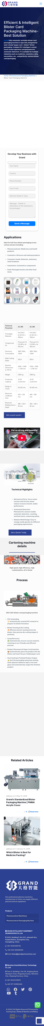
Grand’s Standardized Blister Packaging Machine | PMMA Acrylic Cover (20, 802)
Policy (35, 1012)
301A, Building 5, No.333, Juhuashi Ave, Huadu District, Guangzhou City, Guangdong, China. (21, 939)
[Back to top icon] (39, 1021)
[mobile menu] (41, 4)
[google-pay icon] (19, 1017)
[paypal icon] (24, 1017)
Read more (34, 812)
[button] (22, 694)
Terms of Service (23, 1012)
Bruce (10, 796)
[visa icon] (12, 1017)
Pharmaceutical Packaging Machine (22, 76)
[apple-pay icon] (31, 1017)
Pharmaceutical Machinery (17, 916)
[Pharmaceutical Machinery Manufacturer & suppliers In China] (10, 4)
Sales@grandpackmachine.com (24, 954)
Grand (6, 40)
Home (6, 76)
